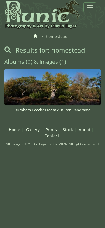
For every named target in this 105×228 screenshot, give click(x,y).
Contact (51, 136)
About (84, 129)
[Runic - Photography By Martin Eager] (42, 11)
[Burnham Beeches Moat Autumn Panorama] (52, 86)
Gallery (33, 129)
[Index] (36, 36)
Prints (51, 129)
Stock (68, 129)
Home (14, 129)
